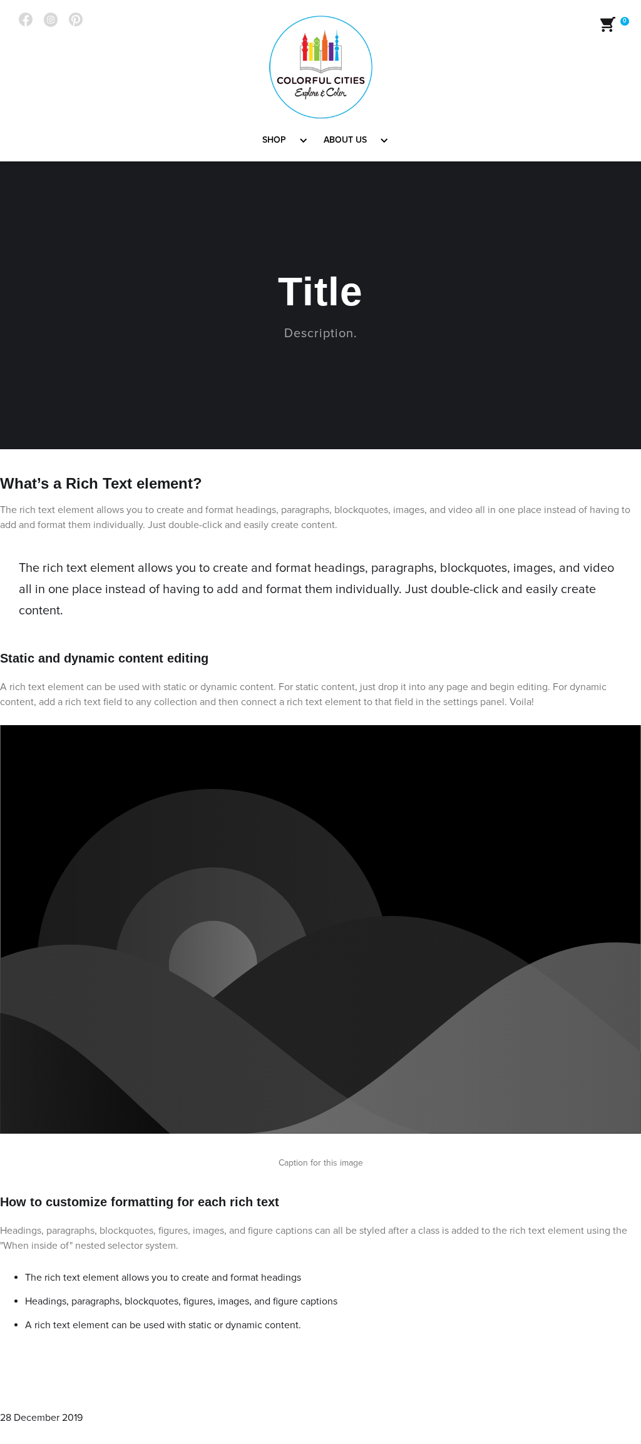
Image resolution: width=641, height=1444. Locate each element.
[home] (320, 67)
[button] (280, 140)
